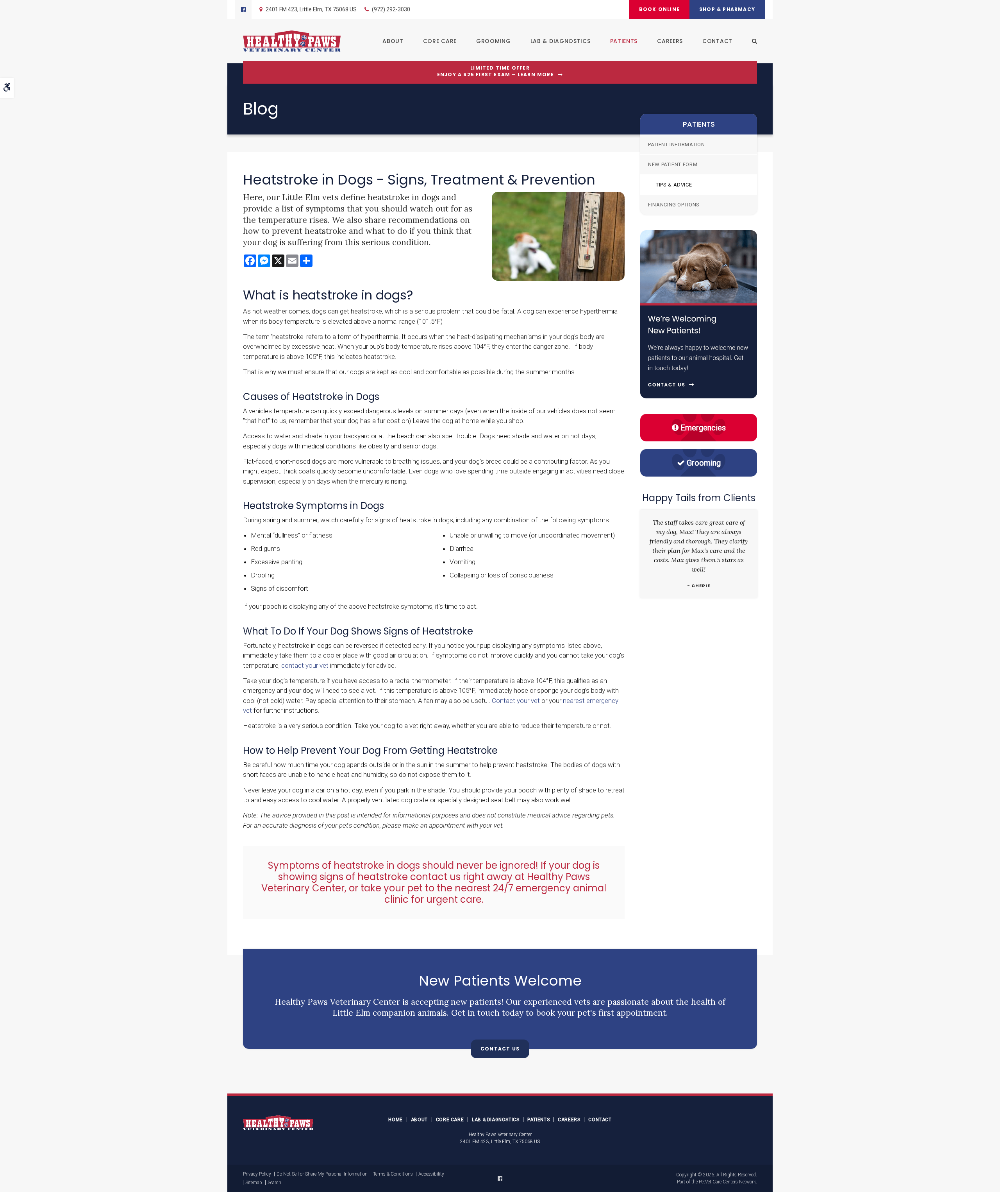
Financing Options (674, 205)
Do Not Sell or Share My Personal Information (322, 1174)
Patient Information (676, 144)
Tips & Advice (674, 185)
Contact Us (500, 1048)
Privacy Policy (257, 1174)
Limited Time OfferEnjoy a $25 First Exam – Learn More (495, 71)
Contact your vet (516, 700)
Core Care (440, 41)
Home (395, 1119)
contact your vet (305, 665)
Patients (624, 41)
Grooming (493, 41)
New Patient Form (672, 164)
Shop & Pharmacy (727, 9)
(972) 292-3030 (391, 9)
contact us (435, 876)
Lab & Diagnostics (560, 41)
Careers (670, 41)
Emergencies (703, 427)
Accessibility (431, 1174)
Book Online (659, 9)
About (393, 41)
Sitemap (253, 1182)
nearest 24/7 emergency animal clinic (495, 894)
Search (274, 1182)
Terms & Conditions (393, 1174)
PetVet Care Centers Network (727, 1182)
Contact (717, 41)
